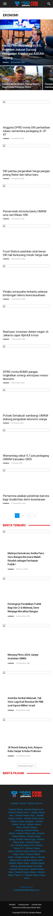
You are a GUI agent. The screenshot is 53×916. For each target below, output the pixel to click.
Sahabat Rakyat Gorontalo (30, 866)
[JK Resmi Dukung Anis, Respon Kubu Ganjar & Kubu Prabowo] (26, 734)
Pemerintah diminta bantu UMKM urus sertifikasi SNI (24, 213)
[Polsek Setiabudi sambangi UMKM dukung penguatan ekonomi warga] (26, 400)
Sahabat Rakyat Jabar (26, 833)
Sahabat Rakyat (16, 809)
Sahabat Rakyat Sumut (18, 812)
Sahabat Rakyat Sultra (33, 860)
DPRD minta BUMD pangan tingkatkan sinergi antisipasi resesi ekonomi (25, 375)
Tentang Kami (23, 904)
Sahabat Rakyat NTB (24, 845)
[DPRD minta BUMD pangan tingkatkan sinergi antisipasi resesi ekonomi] (26, 356)
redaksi (5, 62)
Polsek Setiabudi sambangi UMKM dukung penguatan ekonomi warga (25, 417)
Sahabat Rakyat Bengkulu (22, 821)
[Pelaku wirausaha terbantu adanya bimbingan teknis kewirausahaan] (26, 276)
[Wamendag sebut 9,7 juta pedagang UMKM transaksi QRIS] (26, 440)
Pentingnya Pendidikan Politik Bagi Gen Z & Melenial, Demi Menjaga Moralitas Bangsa (24, 607)
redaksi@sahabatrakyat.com (26, 890)
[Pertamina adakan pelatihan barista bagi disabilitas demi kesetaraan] (26, 480)
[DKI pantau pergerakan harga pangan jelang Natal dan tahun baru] (26, 156)
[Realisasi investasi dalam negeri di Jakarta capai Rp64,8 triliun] (26, 316)
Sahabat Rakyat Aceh (33, 809)
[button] (4, 4)
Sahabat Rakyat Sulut (19, 869)
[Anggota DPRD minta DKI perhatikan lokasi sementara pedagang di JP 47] (26, 112)
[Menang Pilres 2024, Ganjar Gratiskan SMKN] (26, 641)
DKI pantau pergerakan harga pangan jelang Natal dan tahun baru (26, 172)
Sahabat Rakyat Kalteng (26, 851)
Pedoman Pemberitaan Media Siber (26, 907)
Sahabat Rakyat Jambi (34, 818)
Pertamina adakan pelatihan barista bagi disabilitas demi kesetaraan (26, 497)
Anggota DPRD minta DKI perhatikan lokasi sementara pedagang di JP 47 (26, 131)
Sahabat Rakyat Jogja (25, 839)
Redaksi (12, 904)
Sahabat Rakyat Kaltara (25, 857)
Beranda (6, 11)
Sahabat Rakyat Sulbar (19, 863)
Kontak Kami (37, 904)
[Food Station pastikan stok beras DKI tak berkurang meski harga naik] (26, 236)
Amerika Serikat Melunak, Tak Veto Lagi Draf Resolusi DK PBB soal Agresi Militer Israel (25, 702)
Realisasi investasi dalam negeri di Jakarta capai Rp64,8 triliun (25, 333)
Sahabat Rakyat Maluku (25, 872)
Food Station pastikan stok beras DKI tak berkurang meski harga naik (25, 253)
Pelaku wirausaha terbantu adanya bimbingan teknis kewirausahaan (25, 293)
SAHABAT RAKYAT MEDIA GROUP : (26, 803)
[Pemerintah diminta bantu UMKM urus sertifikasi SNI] (26, 196)
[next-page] (34, 515)
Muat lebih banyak (25, 766)
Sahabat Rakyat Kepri (24, 815)
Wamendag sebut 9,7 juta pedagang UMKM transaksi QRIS (26, 457)
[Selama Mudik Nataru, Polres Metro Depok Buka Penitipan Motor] (21, 82)
